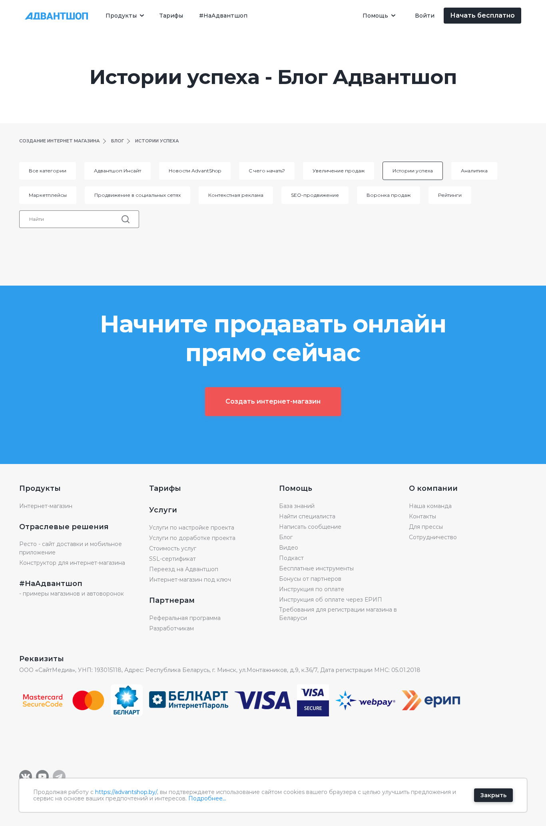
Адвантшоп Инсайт (117, 171)
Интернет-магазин (45, 506)
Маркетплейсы (48, 195)
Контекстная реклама (235, 195)
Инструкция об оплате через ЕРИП (330, 599)
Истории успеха (413, 171)
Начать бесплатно (482, 15)
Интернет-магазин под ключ (190, 579)
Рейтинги (450, 195)
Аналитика (474, 171)
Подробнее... (207, 798)
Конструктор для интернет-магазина (72, 562)
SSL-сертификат (172, 558)
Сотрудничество (433, 537)
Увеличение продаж (339, 171)
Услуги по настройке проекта (191, 527)
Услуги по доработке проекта (192, 538)
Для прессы (426, 526)
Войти (425, 15)
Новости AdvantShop (195, 171)
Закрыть (493, 795)
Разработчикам (171, 628)
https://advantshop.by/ (126, 792)
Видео (288, 547)
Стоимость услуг (172, 548)
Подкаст (291, 558)
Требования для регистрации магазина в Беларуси (338, 614)
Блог (286, 537)
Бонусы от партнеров (310, 578)
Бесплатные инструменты (316, 568)
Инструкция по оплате (311, 589)
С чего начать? (267, 171)
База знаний (297, 506)
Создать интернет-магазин (273, 401)
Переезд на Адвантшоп (183, 569)
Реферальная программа (185, 618)
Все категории (47, 171)
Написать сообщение (310, 526)
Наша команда (430, 506)
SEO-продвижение (315, 195)
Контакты (422, 516)
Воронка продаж (388, 195)
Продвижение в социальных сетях (137, 195)
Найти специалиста (307, 516)
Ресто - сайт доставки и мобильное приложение (70, 548)
